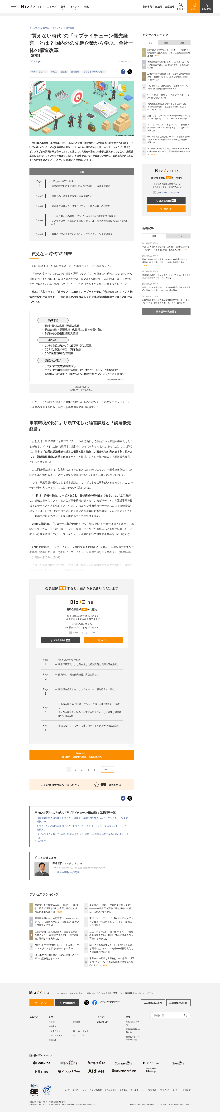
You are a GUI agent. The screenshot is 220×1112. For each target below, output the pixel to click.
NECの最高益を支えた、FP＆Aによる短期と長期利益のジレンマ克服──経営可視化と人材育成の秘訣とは (111, 948)
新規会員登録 (62, 640)
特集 (86, 6)
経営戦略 (75, 71)
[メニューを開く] (13, 6)
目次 (82, 171)
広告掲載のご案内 (153, 1002)
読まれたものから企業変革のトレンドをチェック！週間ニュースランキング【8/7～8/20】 (166, 276)
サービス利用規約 (149, 1089)
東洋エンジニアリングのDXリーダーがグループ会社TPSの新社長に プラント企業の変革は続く (111, 922)
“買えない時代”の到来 (63, 181)
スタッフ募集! (96, 1089)
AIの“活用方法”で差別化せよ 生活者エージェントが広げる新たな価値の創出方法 (57, 946)
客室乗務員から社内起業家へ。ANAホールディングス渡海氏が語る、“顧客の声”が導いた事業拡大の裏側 (57, 922)
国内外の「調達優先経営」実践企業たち (72, 196)
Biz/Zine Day (102, 1021)
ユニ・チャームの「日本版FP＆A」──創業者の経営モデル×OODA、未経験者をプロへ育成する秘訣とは (111, 935)
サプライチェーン (39, 71)
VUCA (54, 71)
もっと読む (40, 840)
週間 (166, 42)
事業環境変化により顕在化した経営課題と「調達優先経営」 (82, 185)
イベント (74, 6)
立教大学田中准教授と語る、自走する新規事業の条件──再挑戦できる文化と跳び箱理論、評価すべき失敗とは (56, 935)
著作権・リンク (79, 1089)
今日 (150, 42)
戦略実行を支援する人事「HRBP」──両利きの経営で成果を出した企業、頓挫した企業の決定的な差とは (56, 908)
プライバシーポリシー (170, 1089)
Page (39, 196)
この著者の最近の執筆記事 (66, 872)
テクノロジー (79, 1035)
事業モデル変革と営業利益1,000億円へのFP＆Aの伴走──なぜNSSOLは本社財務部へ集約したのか (111, 962)
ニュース (51, 6)
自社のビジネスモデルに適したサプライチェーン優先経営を (82, 234)
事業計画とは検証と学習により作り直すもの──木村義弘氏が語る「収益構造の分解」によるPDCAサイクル (111, 908)
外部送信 (187, 1089)
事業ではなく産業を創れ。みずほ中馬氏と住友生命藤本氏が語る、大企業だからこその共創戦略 (166, 288)
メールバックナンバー (83, 632)
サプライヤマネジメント (94, 71)
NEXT (107, 769)
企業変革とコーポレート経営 (133, 1038)
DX (74, 1026)
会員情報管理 (110, 1089)
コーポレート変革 (80, 1030)
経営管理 (169, 6)
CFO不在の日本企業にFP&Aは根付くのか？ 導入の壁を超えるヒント (58, 956)
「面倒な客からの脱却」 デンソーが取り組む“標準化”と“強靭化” (84, 216)
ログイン (105, 640)
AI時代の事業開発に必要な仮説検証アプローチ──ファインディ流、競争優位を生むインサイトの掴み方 (165, 301)
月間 (182, 42)
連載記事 (53, 1039)
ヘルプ (67, 1089)
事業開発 (53, 1021)
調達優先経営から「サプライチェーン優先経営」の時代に (81, 206)
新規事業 (147, 6)
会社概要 (134, 1089)
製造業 (158, 6)
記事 (63, 6)
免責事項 (123, 1089)
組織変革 (53, 1026)
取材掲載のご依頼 (178, 1002)
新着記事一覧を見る (166, 311)
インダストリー (55, 1030)
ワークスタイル (55, 1035)
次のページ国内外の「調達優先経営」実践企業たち (82, 755)
